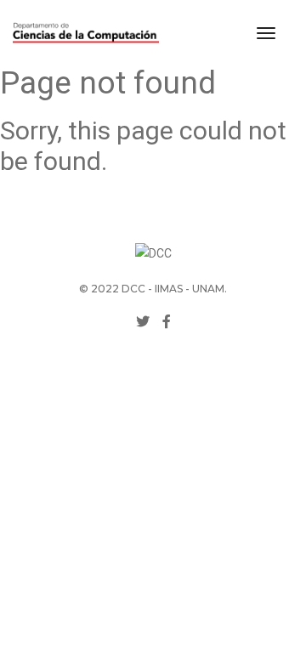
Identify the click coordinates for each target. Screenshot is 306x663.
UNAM (208, 288)
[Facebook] (166, 322)
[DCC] (86, 33)
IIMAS (169, 288)
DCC (133, 288)
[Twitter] (143, 322)
